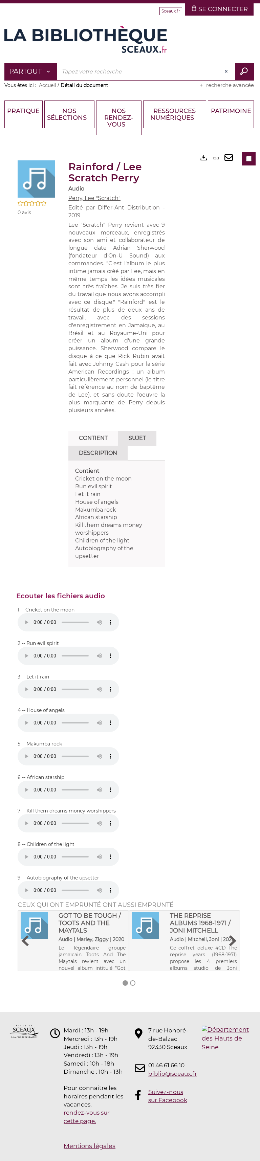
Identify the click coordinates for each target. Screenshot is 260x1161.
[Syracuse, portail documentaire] (85, 39)
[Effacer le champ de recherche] (227, 71)
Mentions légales (89, 1146)
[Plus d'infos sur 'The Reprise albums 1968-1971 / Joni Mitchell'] (149, 925)
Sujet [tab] (137, 438)
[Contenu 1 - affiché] (125, 983)
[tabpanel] (116, 513)
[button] (36, 179)
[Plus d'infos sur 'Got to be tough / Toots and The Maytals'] (37, 925)
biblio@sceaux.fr (168, 1073)
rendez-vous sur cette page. (87, 1116)
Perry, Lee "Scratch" (94, 198)
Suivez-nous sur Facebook (167, 1096)
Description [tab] (98, 453)
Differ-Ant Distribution (129, 207)
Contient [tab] (93, 438)
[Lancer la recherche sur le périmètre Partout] (244, 71)
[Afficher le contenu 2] (132, 983)
